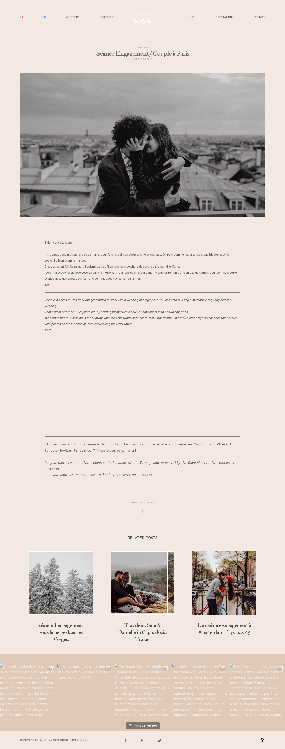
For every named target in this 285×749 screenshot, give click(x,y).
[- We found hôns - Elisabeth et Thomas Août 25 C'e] (142, 691)
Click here (54, 469)
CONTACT (259, 17)
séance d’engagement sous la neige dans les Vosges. (60, 597)
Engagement (142, 47)
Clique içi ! (224, 444)
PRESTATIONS (224, 17)
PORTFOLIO (106, 17)
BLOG (191, 17)
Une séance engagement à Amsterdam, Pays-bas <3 (224, 597)
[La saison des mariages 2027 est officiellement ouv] (199, 691)
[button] (143, 337)
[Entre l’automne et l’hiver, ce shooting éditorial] (257, 691)
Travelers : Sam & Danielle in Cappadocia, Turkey (142, 597)
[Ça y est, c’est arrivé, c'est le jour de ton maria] (27, 691)
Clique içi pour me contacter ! (116, 450)
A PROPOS (72, 17)
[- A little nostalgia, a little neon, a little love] (84, 691)
